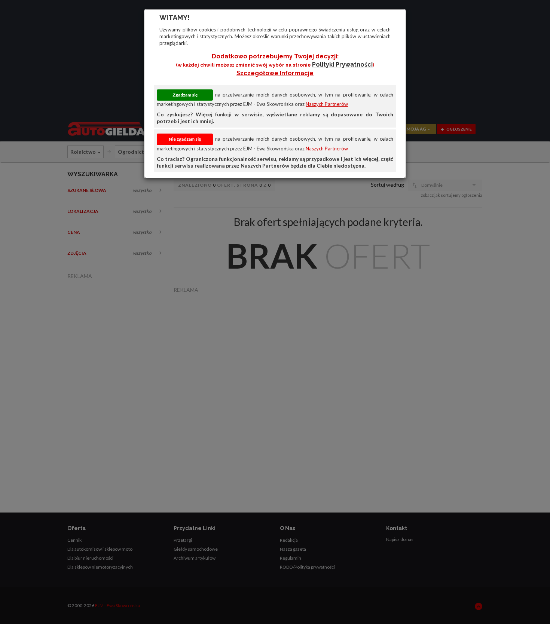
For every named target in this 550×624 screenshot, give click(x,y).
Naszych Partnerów (327, 104)
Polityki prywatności (342, 64)
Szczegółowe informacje (275, 73)
